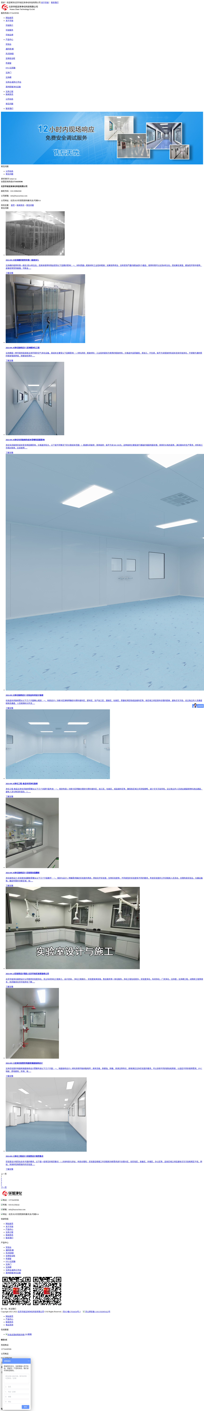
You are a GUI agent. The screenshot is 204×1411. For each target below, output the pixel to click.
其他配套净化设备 (13, 87)
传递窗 (8, 63)
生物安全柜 (10, 58)
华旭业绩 (9, 35)
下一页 (4, 1187)
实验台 (8, 44)
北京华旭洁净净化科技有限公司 (31, 1312)
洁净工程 (9, 92)
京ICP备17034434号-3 (72, 1312)
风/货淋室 (10, 54)
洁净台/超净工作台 (13, 82)
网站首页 (9, 18)
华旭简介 (9, 25)
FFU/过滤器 (10, 68)
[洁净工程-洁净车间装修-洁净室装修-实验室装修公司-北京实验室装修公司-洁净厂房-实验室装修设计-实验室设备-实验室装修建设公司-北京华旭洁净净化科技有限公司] (20, 10)
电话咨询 (9, 1325)
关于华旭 (45, 3)
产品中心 (9, 40)
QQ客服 (28, 1334)
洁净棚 (8, 77)
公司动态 (9, 99)
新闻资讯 (9, 94)
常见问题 (9, 104)
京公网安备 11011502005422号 (97, 1312)
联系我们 (55, 3)
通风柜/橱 (10, 49)
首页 (13, 205)
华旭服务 (9, 30)
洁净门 (8, 73)
